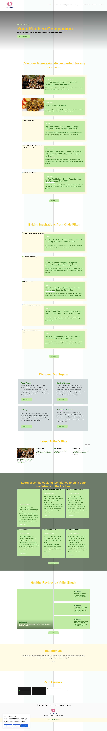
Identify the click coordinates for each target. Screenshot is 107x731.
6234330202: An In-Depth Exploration (60, 451)
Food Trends (58, 5)
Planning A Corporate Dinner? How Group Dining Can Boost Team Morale (25, 461)
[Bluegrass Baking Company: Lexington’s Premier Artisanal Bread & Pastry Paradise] (29, 256)
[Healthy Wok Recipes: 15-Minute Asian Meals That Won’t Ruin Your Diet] (63, 595)
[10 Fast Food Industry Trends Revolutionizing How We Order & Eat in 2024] (29, 172)
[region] (16, 721)
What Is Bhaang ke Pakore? (56, 105)
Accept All (24, 725)
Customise (8, 725)
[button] (18, 658)
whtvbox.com (58, 719)
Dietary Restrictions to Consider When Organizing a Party (28, 510)
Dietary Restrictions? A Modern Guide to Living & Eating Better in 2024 (27, 538)
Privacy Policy (44, 705)
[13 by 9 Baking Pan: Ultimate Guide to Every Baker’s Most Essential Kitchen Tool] (27, 281)
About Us (94, 5)
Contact (101, 5)
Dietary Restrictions (85, 5)
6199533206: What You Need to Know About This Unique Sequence (81, 452)
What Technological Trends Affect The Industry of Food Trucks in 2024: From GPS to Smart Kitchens (63, 154)
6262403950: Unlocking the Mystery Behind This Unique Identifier (43, 452)
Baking (75, 5)
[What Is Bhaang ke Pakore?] (33, 104)
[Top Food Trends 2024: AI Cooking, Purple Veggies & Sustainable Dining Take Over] (28, 120)
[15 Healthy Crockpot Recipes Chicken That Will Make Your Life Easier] (35, 609)
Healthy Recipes (67, 5)
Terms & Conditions (54, 705)
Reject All (16, 725)
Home (50, 5)
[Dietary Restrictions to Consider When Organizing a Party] (28, 495)
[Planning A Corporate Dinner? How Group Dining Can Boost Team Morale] (33, 82)
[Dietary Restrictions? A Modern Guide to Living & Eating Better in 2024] (22, 529)
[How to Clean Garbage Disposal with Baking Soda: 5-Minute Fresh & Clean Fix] (33, 331)
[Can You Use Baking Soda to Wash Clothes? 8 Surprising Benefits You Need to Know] (33, 233)
